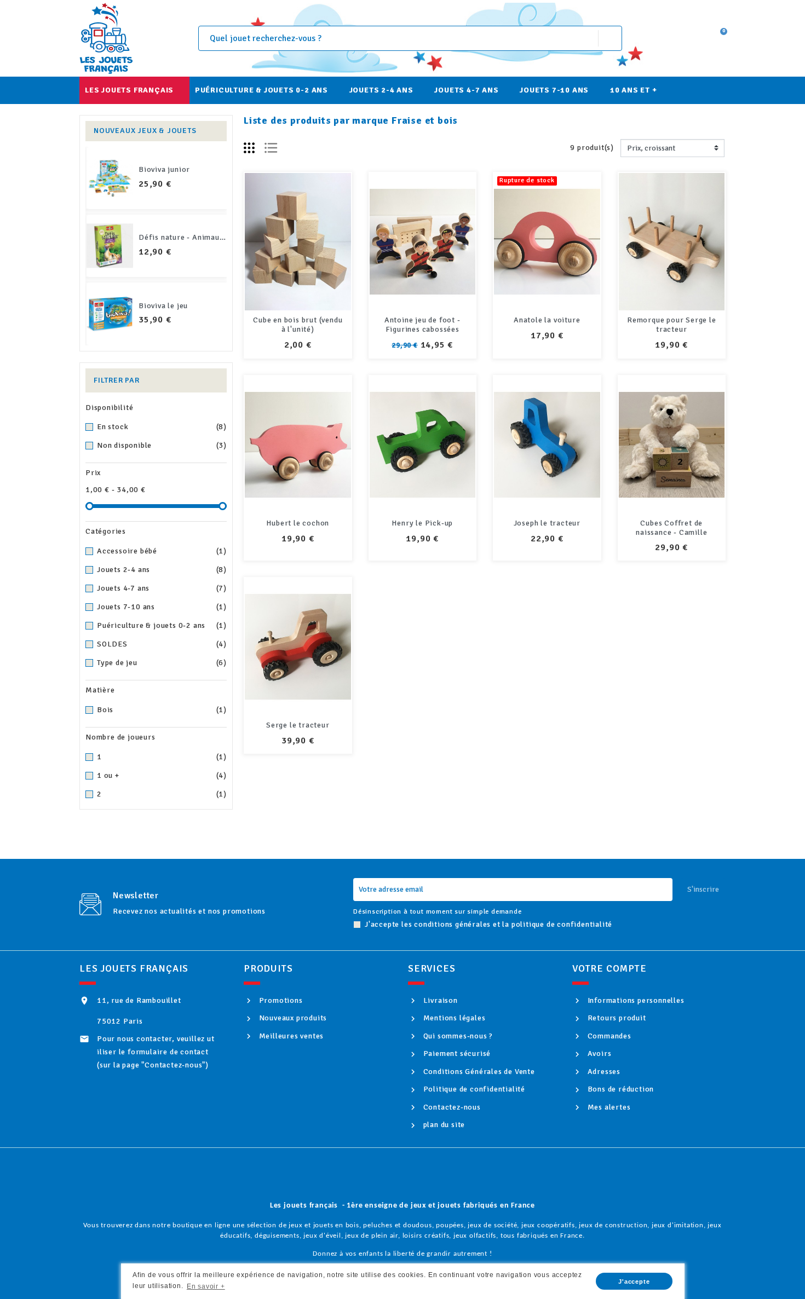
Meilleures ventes (290, 1036)
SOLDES (162, 644)
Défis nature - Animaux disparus (197, 237)
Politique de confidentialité (473, 1089)
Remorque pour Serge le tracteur (671, 324)
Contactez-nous (451, 1107)
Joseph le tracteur (547, 523)
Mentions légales (453, 1018)
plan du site (443, 1124)
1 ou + (162, 775)
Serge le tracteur (298, 725)
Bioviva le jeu (163, 305)
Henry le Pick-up (422, 523)
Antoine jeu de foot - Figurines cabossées (422, 324)
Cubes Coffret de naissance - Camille (671, 527)
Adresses (602, 1071)
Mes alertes (607, 1107)
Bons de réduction (619, 1089)
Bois (162, 709)
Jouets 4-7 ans (162, 588)
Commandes (608, 1036)
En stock (162, 426)
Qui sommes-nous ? (457, 1036)
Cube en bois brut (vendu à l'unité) (297, 324)
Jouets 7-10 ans (162, 606)
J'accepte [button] (633, 1281)
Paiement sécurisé (456, 1053)
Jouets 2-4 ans (162, 569)
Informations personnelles (635, 1000)
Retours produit (615, 1018)
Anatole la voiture (547, 320)
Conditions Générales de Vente (478, 1071)
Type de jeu (162, 662)
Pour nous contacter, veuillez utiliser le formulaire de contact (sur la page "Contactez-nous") (156, 1052)
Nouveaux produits (292, 1018)
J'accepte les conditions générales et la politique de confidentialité (488, 924)
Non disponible (162, 445)
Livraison (439, 1000)
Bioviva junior (164, 169)
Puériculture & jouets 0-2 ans (162, 625)
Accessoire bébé (162, 551)
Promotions (280, 1000)
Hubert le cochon (297, 523)
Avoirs (598, 1053)
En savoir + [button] (206, 1286)
